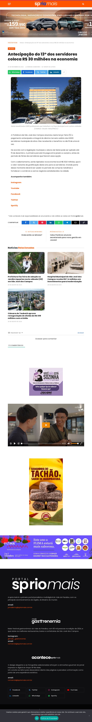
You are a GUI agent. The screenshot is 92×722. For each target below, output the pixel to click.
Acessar (80, 333)
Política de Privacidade (49, 718)
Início (22, 43)
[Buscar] (83, 3)
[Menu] (9, 3)
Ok (37, 718)
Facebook (15, 194)
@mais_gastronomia (17, 639)
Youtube (15, 188)
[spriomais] (46, 4)
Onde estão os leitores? (31, 235)
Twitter (14, 200)
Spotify (14, 205)
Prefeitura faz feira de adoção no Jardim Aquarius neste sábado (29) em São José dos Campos (25, 279)
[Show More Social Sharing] (64, 72)
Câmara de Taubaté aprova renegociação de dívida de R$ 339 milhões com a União (24, 316)
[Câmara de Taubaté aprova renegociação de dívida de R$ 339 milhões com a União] (26, 299)
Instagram (16, 182)
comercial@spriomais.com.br (20, 644)
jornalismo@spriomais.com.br (20, 607)
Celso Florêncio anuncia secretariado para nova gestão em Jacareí (65, 237)
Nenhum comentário (33, 67)
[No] (89, 716)
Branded (11, 48)
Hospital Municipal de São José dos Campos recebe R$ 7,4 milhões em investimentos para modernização (64, 279)
